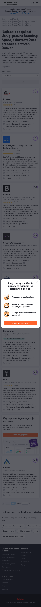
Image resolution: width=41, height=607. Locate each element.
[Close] (37, 281)
